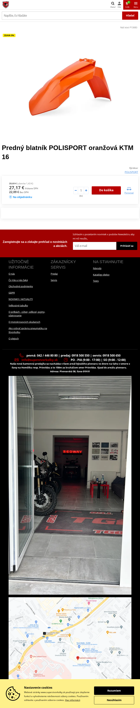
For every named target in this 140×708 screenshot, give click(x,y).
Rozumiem (114, 690)
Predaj (54, 273)
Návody (97, 268)
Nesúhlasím (114, 700)
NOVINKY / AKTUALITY (21, 299)
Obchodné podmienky (21, 286)
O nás (12, 273)
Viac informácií (72, 700)
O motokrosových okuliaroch (24, 322)
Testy (96, 280)
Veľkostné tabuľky (18, 305)
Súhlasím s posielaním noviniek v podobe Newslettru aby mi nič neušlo (104, 236)
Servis (54, 280)
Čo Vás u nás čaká (18, 280)
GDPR (12, 292)
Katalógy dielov (101, 274)
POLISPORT (131, 172)
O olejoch (14, 338)
